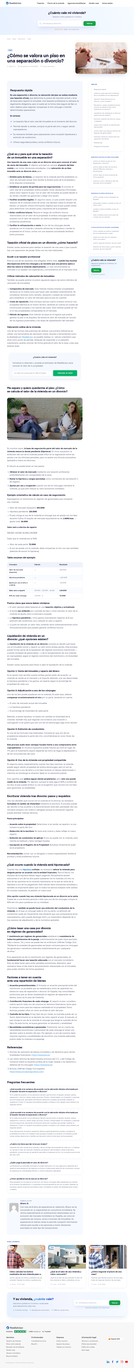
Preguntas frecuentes (101, 146)
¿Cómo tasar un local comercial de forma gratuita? (105, 176)
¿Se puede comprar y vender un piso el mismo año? (107, 204)
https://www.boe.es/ (41, 1055)
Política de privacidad (89, 1344)
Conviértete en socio (38, 1341)
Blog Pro (34, 1344)
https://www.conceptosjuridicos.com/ (27, 1072)
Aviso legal (85, 1350)
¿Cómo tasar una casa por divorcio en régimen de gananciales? (107, 132)
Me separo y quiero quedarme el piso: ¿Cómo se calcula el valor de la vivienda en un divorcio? (107, 107)
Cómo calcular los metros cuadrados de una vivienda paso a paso (106, 232)
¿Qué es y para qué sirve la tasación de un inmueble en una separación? (106, 94)
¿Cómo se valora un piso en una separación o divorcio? (104, 162)
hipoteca (27, 870)
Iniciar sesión (107, 3)
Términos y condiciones (90, 1341)
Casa (29, 39)
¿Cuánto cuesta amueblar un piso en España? (106, 210)
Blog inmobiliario (12, 1356)
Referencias (98, 142)
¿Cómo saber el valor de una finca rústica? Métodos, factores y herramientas (105, 169)
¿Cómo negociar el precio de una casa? (107, 243)
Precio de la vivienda (56, 3)
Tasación (40, 3)
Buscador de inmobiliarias (15, 1347)
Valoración (21, 39)
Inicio (9, 39)
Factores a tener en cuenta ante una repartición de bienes (106, 138)
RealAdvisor (27, 337)
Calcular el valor (65, 373)
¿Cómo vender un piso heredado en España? (106, 198)
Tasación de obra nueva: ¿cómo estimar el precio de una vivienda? (107, 248)
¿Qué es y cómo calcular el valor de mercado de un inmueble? (105, 182)
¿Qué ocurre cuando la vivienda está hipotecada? (106, 126)
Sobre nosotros (62, 1341)
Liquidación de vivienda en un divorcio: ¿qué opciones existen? (107, 114)
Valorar (96, 270)
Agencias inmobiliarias (77, 3)
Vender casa (94, 3)
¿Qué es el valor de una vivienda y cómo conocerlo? (105, 238)
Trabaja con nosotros (64, 1347)
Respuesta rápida (100, 89)
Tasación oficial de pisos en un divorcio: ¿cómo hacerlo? (104, 100)
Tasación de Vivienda (13, 1341)
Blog (14, 39)
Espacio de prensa (63, 1344)
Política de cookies (88, 1347)
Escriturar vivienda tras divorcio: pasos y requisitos (107, 120)
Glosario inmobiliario (13, 1353)
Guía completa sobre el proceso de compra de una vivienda (105, 216)
